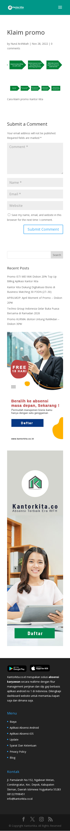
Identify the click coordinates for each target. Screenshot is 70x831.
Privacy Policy (18, 751)
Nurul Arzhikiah (20, 43)
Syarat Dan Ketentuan (23, 745)
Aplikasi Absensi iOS (22, 733)
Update (14, 739)
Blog (12, 757)
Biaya (13, 721)
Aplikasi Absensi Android (24, 727)
